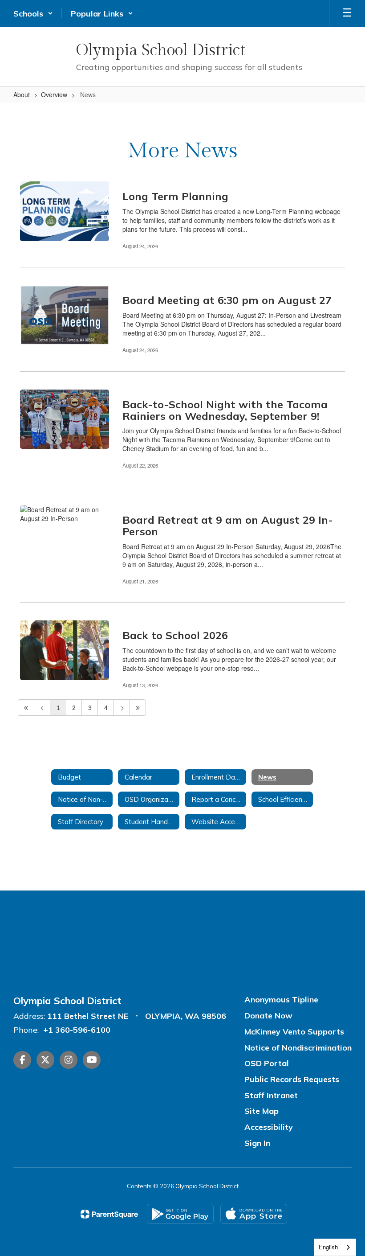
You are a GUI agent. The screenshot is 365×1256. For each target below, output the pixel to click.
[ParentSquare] (109, 1214)
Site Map (261, 1111)
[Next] (122, 707)
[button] (33, 13)
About (21, 94)
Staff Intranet (271, 1095)
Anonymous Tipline (281, 999)
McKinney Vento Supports (294, 1031)
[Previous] (42, 707)
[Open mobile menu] (347, 13)
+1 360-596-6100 (76, 1030)
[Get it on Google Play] (180, 1214)
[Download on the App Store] (253, 1214)
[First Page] (26, 707)
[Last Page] (138, 707)
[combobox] (335, 1247)
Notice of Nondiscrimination (298, 1048)
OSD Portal (266, 1063)
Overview (54, 94)
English (328, 1247)
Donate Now (268, 1015)
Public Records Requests (291, 1079)
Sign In (257, 1143)
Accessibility (268, 1127)
